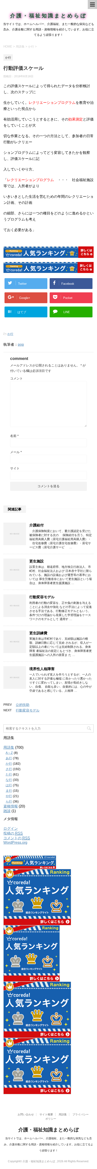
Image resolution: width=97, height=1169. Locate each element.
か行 (10, 334)
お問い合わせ (26, 1114)
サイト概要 (46, 1114)
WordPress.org (15, 842)
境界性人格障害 (42, 669)
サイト (15, 468)
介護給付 (36, 525)
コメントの (16, 838)
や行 (9, 796)
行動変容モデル (42, 597)
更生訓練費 (38, 633)
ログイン (10, 828)
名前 (14, 436)
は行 (9, 785)
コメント (16, 378)
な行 (9, 780)
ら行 (9, 801)
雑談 (7, 811)
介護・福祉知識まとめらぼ (48, 15)
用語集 (8, 747)
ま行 (9, 790)
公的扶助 (22, 705)
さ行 (9, 769)
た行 (9, 774)
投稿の (13, 833)
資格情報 (10, 806)
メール (16, 452)
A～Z (9, 753)
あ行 (9, 758)
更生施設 (36, 561)
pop (21, 344)
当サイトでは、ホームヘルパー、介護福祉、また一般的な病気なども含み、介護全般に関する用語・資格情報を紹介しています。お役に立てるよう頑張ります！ (48, 1144)
